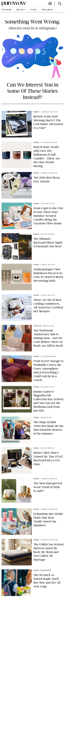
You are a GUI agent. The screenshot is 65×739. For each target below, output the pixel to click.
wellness (47, 10)
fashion (6, 10)
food (33, 10)
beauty (21, 10)
